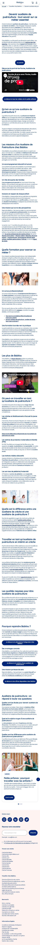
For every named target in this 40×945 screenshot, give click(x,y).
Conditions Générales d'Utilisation (12, 925)
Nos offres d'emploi (7, 894)
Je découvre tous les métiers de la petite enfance (20, 99)
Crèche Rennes (6, 868)
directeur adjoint (20, 235)
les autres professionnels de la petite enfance (17, 234)
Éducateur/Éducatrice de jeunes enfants (13, 885)
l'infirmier (24, 239)
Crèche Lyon (5, 858)
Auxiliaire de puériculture (9, 883)
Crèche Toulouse (7, 870)
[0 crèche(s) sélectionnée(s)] (32, 3)
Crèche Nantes (6, 863)
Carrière (7, 774)
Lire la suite (9, 797)
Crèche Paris (5, 866)
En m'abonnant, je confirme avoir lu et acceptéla (21, 842)
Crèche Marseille (6, 859)
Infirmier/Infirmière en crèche (11, 892)
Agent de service (7, 890)
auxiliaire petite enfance (24, 520)
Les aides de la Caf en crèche (10, 914)
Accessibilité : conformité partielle (12, 934)
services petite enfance (16, 569)
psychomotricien (12, 237)
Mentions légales (7, 927)
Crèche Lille (5, 856)
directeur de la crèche (8, 235)
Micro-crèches (6, 903)
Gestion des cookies (7, 941)
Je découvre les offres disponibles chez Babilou (20, 681)
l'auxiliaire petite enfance (14, 239)
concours (19, 310)
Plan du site (5, 932)
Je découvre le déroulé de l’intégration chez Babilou (20, 642)
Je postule (20, 63)
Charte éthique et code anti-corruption (13, 935)
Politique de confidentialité (10, 928)
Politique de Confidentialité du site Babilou (17, 843)
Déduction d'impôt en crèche (10, 910)
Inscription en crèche (8, 912)
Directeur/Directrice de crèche (11, 879)
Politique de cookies (8, 930)
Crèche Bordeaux (7, 852)
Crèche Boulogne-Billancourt (10, 854)
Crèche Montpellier (7, 861)
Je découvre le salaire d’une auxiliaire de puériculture (20, 663)
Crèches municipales (8, 905)
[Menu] (3, 3)
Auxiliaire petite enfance (9, 886)
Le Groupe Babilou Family (9, 939)
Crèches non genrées (8, 906)
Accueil (4, 6)
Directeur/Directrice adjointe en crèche (13, 881)
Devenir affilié (6, 937)
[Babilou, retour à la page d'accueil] (20, 3)
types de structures (26, 577)
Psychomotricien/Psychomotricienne (13, 888)
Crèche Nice (5, 865)
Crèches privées (6, 908)
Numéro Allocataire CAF (9, 915)
